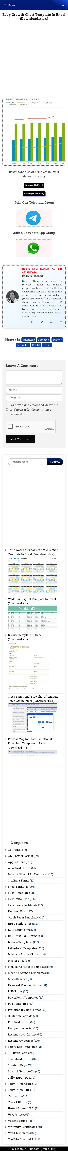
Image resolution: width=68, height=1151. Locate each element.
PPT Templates (18, 1003)
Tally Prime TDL (19, 1090)
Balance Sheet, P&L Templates (28, 874)
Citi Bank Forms (18, 880)
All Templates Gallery (34, 194)
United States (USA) (21, 1108)
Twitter (57, 339)
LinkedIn (23, 345)
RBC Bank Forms (19, 1022)
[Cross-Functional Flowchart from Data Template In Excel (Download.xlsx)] (32, 733)
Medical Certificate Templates (28, 966)
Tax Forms (15, 1096)
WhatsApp (29, 339)
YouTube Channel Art (22, 1139)
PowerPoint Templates (23, 997)
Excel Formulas (18, 886)
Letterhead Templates (22, 948)
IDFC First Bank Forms (22, 936)
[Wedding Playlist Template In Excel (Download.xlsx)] (32, 629)
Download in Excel (34, 185)
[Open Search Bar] (63, 5)
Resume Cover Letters (22, 1034)
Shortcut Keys (17, 1065)
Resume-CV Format (20, 1040)
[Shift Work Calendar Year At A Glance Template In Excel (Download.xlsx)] (32, 593)
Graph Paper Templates (23, 917)
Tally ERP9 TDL (18, 1077)
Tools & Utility (17, 1102)
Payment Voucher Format (25, 985)
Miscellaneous (17, 979)
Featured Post (17, 911)
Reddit (36, 345)
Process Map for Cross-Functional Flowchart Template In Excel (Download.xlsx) (30, 743)
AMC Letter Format (20, 856)
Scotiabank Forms (20, 1059)
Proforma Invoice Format (24, 1010)
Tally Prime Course (20, 1083)
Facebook (43, 339)
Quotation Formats (20, 1016)
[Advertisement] (34, 61)
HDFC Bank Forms (20, 923)
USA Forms (15, 1114)
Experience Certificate (22, 905)
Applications (16, 862)
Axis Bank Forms (19, 868)
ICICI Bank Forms (19, 929)
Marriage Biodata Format (24, 954)
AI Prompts (15, 849)
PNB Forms (15, 991)
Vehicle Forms (17, 1120)
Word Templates (19, 1133)
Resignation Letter (20, 1028)
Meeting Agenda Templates (26, 973)
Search (55, 461)
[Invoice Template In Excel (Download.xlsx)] (29, 690)
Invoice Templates (20, 942)
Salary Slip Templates (22, 1046)
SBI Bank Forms (18, 1053)
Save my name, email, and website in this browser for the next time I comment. (34, 409)
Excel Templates (19, 893)
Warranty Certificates (22, 1127)
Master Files (16, 960)
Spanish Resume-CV (21, 1071)
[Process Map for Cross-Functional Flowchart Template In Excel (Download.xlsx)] (32, 756)
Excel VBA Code (18, 899)
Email (47, 345)
